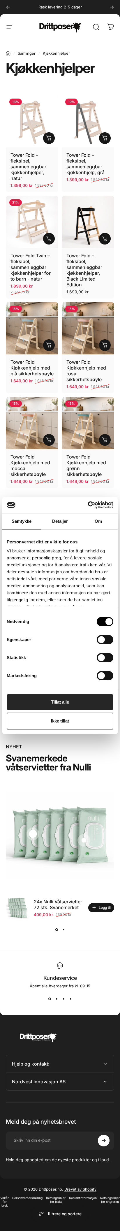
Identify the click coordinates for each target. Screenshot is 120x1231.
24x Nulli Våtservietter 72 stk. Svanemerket (58, 904)
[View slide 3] (63, 998)
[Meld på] (104, 1140)
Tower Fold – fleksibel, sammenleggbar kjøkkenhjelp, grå (85, 163)
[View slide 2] (63, 929)
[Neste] (111, 7)
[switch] (105, 639)
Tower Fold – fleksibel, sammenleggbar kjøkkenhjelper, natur (28, 166)
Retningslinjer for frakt (56, 1200)
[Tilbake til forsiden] (8, 53)
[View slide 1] (56, 929)
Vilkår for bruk (4, 1201)
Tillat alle (60, 702)
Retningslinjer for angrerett (110, 1200)
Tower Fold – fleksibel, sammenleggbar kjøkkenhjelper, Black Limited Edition (84, 270)
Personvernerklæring (27, 1198)
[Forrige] (8, 7)
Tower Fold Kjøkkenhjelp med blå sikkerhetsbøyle (32, 368)
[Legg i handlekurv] (49, 138)
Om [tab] (98, 521)
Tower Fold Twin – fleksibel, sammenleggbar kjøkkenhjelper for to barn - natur (30, 267)
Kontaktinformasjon (83, 1198)
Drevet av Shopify (80, 1189)
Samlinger (27, 53)
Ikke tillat (60, 720)
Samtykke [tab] (22, 521)
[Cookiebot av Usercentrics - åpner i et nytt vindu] (87, 505)
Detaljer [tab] (60, 521)
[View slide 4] (70, 998)
